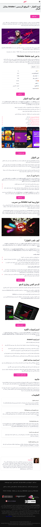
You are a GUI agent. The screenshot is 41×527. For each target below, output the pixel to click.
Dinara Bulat (30, 459)
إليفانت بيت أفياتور (6, 486)
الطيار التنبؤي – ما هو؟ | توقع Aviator (11, 482)
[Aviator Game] (25, 1)
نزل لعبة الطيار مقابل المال (22, 486)
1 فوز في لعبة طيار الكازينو (34, 122)
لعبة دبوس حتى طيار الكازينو (34, 118)
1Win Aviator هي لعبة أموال (33, 490)
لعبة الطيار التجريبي (13, 486)
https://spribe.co (9, 516)
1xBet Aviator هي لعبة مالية (22, 490)
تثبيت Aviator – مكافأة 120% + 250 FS (10, 490)
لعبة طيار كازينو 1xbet (35, 120)
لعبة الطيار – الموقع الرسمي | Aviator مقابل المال (27, 482)
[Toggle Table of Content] (37, 67)
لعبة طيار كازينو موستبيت (34, 117)
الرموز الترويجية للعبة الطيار (33, 486)
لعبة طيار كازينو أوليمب (35, 124)
